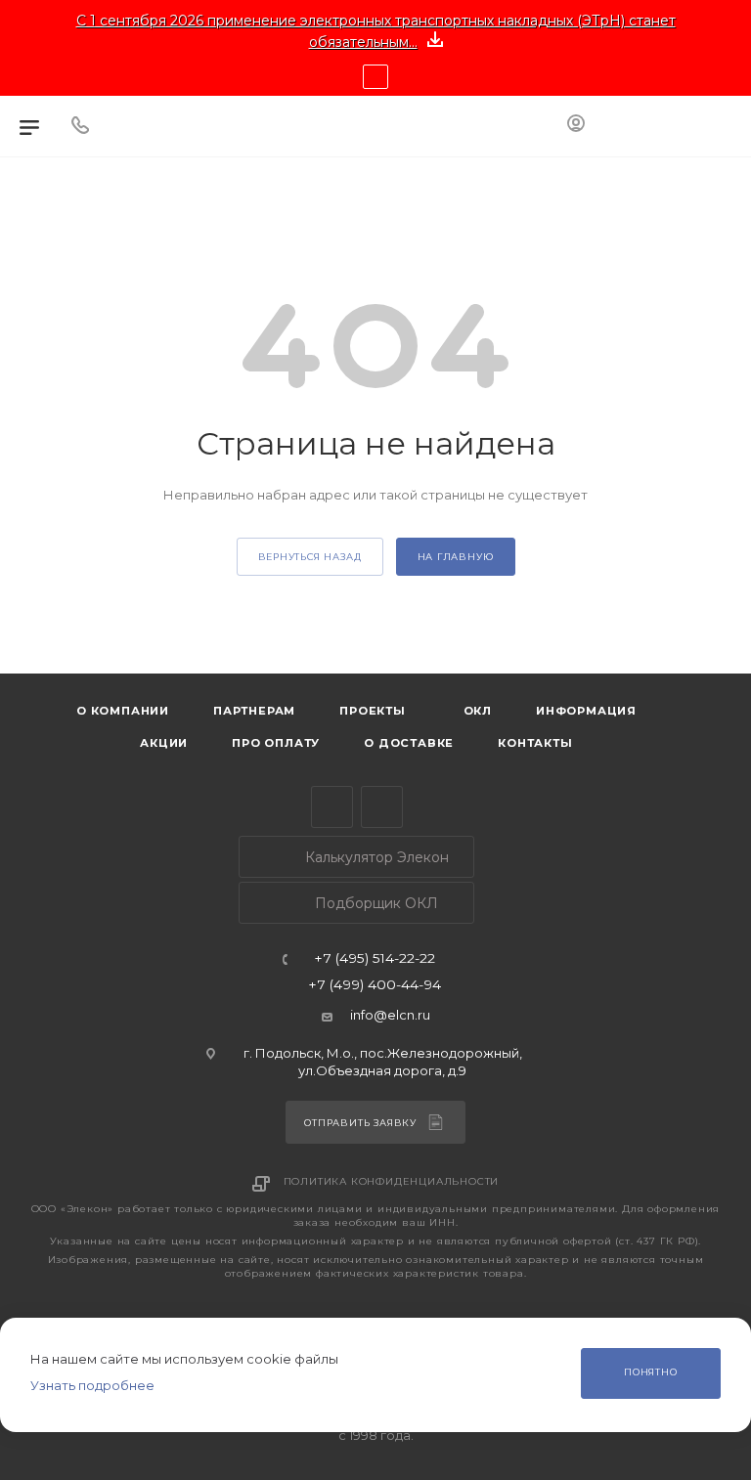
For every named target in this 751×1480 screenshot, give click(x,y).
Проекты (372, 711)
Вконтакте (382, 807)
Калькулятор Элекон (375, 857)
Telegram (332, 807)
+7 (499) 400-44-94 (374, 985)
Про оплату (276, 743)
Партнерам (254, 711)
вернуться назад (310, 556)
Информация (586, 711)
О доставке (409, 743)
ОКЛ (476, 711)
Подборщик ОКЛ (374, 903)
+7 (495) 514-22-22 (374, 959)
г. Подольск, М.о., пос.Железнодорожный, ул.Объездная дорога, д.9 (382, 1061)
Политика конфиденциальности (392, 1181)
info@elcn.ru (390, 1015)
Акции (164, 743)
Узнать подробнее (92, 1385)
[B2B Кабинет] (576, 126)
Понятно (651, 1372)
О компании (122, 711)
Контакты (535, 743)
